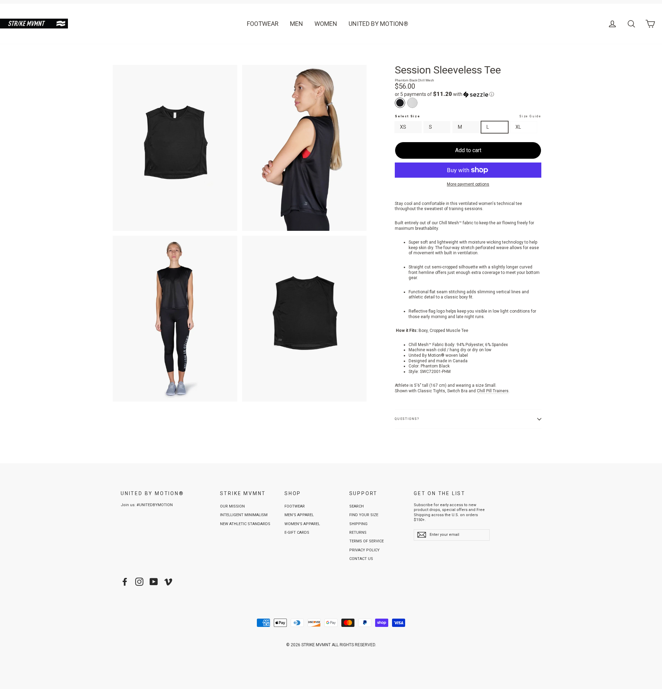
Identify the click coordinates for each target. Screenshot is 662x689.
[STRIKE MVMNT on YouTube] (154, 582)
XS (403, 127)
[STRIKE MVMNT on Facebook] (125, 582)
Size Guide (530, 116)
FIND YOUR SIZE (363, 515)
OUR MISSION (232, 506)
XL (518, 127)
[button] (468, 94)
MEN (296, 23)
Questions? (407, 419)
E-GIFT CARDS (296, 532)
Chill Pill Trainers (493, 390)
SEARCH (356, 506)
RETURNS (358, 532)
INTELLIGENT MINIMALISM (244, 515)
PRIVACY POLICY (364, 550)
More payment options (468, 184)
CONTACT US (361, 559)
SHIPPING (358, 524)
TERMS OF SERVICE (366, 541)
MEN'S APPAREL (299, 515)
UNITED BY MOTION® (378, 23)
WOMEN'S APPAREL (302, 524)
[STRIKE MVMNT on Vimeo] (168, 582)
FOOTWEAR (263, 23)
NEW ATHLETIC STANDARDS (245, 524)
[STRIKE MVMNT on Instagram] (139, 582)
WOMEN (325, 23)
